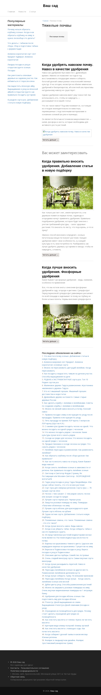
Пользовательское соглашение (35, 668)
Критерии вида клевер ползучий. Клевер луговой (67, 625)
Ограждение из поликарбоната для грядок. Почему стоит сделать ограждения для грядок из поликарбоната (66, 614)
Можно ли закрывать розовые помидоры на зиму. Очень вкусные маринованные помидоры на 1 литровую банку (67, 590)
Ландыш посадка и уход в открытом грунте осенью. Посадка (19, 67)
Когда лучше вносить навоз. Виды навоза (63, 526)
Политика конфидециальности (24, 671)
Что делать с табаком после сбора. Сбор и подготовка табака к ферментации (23, 46)
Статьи (32, 11)
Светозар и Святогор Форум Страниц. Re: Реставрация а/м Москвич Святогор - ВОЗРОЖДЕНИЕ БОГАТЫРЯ (66, 476)
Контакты (14, 668)
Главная (11, 11)
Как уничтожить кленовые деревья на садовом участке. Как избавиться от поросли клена (22, 78)
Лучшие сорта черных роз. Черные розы (63, 499)
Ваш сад (50, 5)
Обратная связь (17, 677)
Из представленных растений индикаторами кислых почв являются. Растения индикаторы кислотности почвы (67, 538)
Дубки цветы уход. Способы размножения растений (68, 584)
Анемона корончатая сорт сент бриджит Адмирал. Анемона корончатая (22, 57)
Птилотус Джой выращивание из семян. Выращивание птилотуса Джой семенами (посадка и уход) (65, 605)
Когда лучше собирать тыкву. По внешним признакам (69, 576)
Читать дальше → (51, 140)
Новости (22, 11)
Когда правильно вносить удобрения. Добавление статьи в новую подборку (67, 166)
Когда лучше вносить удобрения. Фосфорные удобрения (61, 272)
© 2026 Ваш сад (17, 662)
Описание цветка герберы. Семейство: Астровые (67, 555)
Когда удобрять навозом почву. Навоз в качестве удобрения (67, 66)
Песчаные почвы (57, 36)
